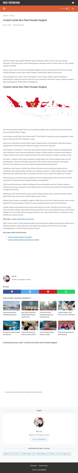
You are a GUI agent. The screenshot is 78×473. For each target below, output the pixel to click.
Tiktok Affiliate (42, 454)
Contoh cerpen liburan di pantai (22, 219)
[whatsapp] (66, 292)
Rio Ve (39, 431)
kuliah (53, 454)
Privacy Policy (43, 465)
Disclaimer (33, 465)
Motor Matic (28, 454)
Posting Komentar (18, 25)
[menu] (4, 9)
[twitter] (30, 292)
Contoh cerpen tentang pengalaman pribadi (23, 240)
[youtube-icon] (73, 3)
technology (65, 454)
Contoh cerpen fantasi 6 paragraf (20, 237)
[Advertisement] (39, 43)
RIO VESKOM (11, 2)
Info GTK (17, 454)
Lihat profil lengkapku (39, 439)
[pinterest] (48, 292)
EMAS (7, 454)
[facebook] (12, 292)
